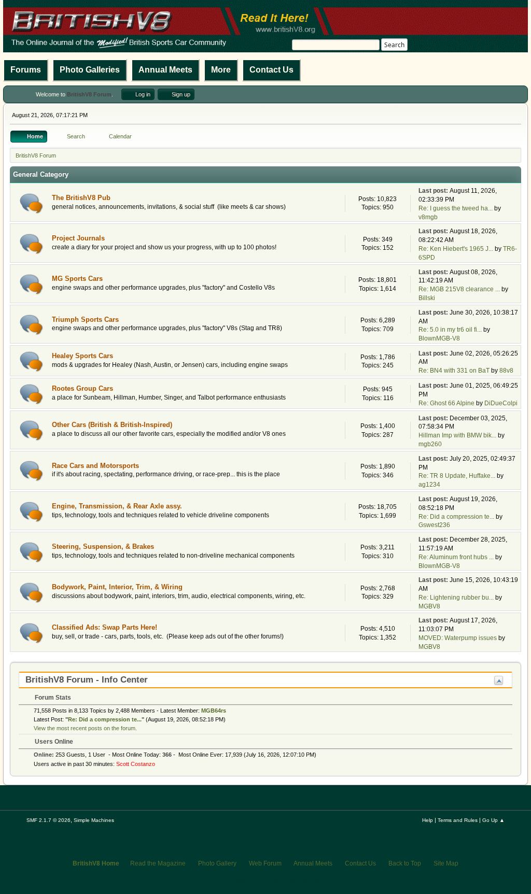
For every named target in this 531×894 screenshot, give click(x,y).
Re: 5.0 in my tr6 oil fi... (450, 329)
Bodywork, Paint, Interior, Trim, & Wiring (117, 587)
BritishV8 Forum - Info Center (86, 680)
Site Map (446, 863)
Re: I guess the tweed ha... (455, 208)
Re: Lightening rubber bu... (456, 597)
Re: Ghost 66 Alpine (446, 403)
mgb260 (430, 444)
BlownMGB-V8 (439, 338)
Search (394, 44)
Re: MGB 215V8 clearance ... (459, 289)
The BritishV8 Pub (81, 198)
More (221, 69)
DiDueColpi (501, 403)
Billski (426, 298)
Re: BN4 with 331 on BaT (454, 370)
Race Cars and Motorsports (95, 466)
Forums (25, 69)
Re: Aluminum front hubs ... (456, 557)
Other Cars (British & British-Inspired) (112, 425)
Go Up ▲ (493, 820)
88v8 (506, 370)
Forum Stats (52, 697)
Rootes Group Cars (82, 388)
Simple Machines (94, 820)
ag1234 (429, 484)
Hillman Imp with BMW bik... (457, 435)
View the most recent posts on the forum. (85, 728)
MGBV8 (429, 606)
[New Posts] (31, 203)
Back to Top (404, 863)
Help (427, 820)
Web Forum (265, 863)
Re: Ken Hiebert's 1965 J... (455, 248)
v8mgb (428, 217)
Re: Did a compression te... (456, 516)
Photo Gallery (217, 863)
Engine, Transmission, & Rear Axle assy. (117, 506)
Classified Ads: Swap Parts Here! (104, 627)
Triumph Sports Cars (85, 319)
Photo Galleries (90, 69)
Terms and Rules (458, 820)
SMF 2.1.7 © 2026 (48, 820)
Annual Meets (165, 69)
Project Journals (78, 238)
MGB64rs (213, 710)
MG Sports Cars (77, 278)
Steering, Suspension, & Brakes (103, 546)
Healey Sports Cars (82, 356)
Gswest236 (434, 525)
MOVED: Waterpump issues (457, 638)
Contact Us (271, 69)
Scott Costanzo (135, 764)
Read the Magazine (158, 863)
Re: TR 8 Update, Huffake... (456, 475)
